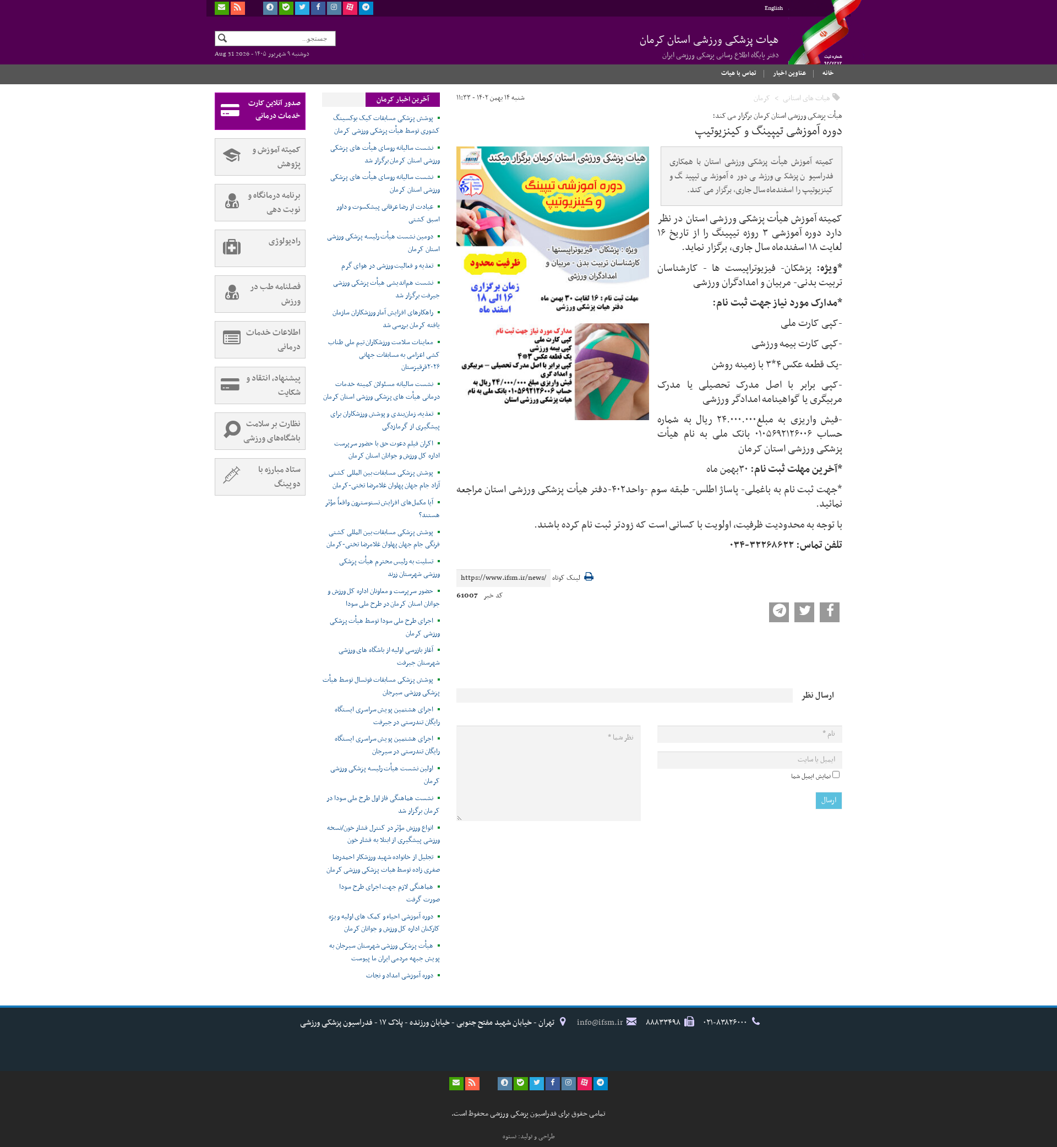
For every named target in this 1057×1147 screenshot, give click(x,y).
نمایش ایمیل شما (811, 776)
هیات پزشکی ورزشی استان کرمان (709, 46)
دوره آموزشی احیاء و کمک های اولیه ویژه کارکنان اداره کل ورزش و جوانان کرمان (384, 923)
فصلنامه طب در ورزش (275, 294)
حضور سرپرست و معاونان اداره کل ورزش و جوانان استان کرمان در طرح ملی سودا (384, 597)
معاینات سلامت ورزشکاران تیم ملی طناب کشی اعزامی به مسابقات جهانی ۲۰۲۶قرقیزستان (384, 355)
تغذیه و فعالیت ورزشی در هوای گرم (387, 266)
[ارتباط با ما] (222, 8)
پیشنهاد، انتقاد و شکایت (273, 385)
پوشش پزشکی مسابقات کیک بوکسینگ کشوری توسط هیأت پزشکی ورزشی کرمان (386, 124)
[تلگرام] (366, 8)
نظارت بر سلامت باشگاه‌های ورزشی (272, 431)
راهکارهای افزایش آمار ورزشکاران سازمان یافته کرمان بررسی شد (386, 319)
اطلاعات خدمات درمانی (273, 339)
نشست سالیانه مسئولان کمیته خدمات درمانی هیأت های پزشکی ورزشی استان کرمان (381, 390)
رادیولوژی (285, 241)
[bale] (286, 8)
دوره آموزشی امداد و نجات (399, 976)
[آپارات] (350, 8)
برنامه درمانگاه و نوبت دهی (274, 202)
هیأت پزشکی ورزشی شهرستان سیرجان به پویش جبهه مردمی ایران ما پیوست (384, 952)
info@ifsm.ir (600, 1022)
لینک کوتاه (566, 578)
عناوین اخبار (789, 73)
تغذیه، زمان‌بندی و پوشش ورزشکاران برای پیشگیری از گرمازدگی (385, 420)
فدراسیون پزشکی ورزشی (814, 42)
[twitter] (302, 8)
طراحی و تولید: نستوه (529, 1136)
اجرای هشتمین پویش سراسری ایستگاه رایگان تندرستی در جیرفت (387, 716)
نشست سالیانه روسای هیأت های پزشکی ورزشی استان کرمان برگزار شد (385, 154)
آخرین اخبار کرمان (403, 100)
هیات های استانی (806, 98)
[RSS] (238, 8)
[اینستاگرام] (334, 8)
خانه (828, 73)
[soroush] (270, 8)
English (774, 8)
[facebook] (318, 8)
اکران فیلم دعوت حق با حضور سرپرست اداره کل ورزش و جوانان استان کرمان (387, 450)
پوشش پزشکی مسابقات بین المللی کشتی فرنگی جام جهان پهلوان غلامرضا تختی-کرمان (383, 538)
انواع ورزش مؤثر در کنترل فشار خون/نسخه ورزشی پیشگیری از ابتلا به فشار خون (383, 834)
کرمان (762, 98)
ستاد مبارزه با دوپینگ (279, 477)
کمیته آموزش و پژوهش (276, 157)
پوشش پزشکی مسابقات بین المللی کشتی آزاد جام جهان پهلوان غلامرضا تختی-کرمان (384, 479)
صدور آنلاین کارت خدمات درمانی (274, 109)
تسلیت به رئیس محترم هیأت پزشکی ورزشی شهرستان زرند (389, 568)
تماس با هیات (738, 73)
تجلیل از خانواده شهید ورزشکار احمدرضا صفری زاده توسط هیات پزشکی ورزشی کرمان (383, 863)
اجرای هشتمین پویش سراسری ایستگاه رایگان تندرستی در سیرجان (387, 745)
